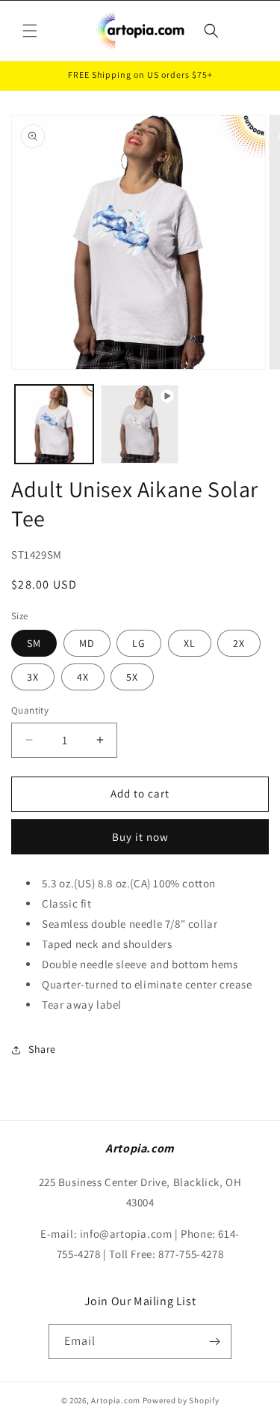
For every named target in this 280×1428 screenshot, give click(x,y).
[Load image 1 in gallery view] (54, 424)
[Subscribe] (214, 1341)
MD (87, 643)
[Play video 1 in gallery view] (140, 424)
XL (190, 643)
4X (83, 677)
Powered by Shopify (181, 1400)
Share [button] (42, 1049)
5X (132, 677)
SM (34, 643)
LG (139, 643)
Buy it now (140, 837)
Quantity (30, 710)
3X (33, 677)
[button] (29, 30)
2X (239, 643)
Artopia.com (115, 1400)
